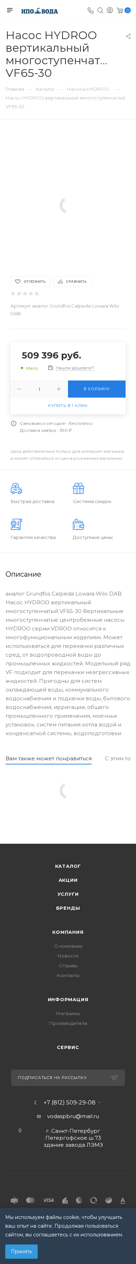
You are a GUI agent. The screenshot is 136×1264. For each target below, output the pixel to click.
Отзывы (68, 965)
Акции (68, 880)
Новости (68, 956)
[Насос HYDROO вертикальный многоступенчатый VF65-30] (68, 204)
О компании (68, 946)
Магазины (68, 1013)
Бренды (68, 908)
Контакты (68, 975)
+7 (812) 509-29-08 (70, 1103)
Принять (21, 1251)
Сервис (68, 1047)
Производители (68, 1023)
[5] (36, 293)
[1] (13, 293)
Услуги (68, 894)
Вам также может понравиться (49, 758)
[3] (25, 293)
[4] (30, 293)
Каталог (68, 866)
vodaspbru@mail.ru (73, 1116)
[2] (19, 293)
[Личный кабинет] (110, 11)
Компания (67, 932)
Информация (68, 999)
